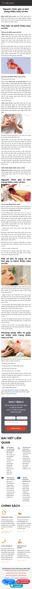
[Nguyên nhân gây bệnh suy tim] (18, 478)
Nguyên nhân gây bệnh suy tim (27, 479)
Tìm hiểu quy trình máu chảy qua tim (27, 449)
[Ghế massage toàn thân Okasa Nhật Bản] (8, 3)
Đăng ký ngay (16, 428)
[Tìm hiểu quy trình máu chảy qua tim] (18, 448)
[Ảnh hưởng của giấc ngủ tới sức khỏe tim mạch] (2, 448)
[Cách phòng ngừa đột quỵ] (2, 478)
